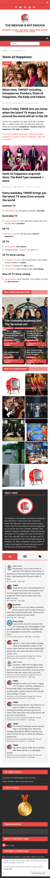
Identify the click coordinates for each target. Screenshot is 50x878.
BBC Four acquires (12, 234)
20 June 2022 (32, 343)
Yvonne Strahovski (12, 221)
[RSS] (34, 7)
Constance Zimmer (12, 260)
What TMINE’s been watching (17, 292)
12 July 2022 (9, 343)
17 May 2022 (32, 360)
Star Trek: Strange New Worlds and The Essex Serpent (35, 352)
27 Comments (31, 328)
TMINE (15, 585)
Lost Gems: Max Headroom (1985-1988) (19, 636)
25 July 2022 (20, 328)
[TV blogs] (25, 807)
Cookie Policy (7, 869)
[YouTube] (30, 7)
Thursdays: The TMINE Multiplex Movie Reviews (19, 778)
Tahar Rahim (10, 211)
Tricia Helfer (10, 269)
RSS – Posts (10, 845)
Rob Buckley (19, 103)
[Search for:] (25, 43)
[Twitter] (20, 7)
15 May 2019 (8, 187)
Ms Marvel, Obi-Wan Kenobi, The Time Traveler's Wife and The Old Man (35, 334)
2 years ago (21, 581)
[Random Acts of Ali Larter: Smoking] (13, 384)
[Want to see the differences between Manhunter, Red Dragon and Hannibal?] (13, 475)
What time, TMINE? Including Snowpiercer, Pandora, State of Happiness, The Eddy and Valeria (23, 93)
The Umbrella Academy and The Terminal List (23, 322)
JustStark (17, 605)
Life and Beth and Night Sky (11, 353)
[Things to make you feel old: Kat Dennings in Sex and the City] (36, 384)
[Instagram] (25, 7)
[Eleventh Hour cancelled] (36, 475)
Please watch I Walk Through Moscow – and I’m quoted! (13, 335)
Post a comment (33, 103)
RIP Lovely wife (11, 581)
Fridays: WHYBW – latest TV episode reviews (17, 781)
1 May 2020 (8, 103)
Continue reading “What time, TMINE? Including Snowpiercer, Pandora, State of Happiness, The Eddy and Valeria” (23, 136)
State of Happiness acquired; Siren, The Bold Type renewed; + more (23, 177)
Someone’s (9, 266)
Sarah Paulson (10, 279)
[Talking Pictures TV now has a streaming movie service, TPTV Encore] (36, 430)
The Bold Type (24, 250)
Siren (36, 250)
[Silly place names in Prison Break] (13, 453)
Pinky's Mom (18, 621)
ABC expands (10, 246)
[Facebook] (16, 7)
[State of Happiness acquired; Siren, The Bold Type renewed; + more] (25, 158)
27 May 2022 (9, 360)
